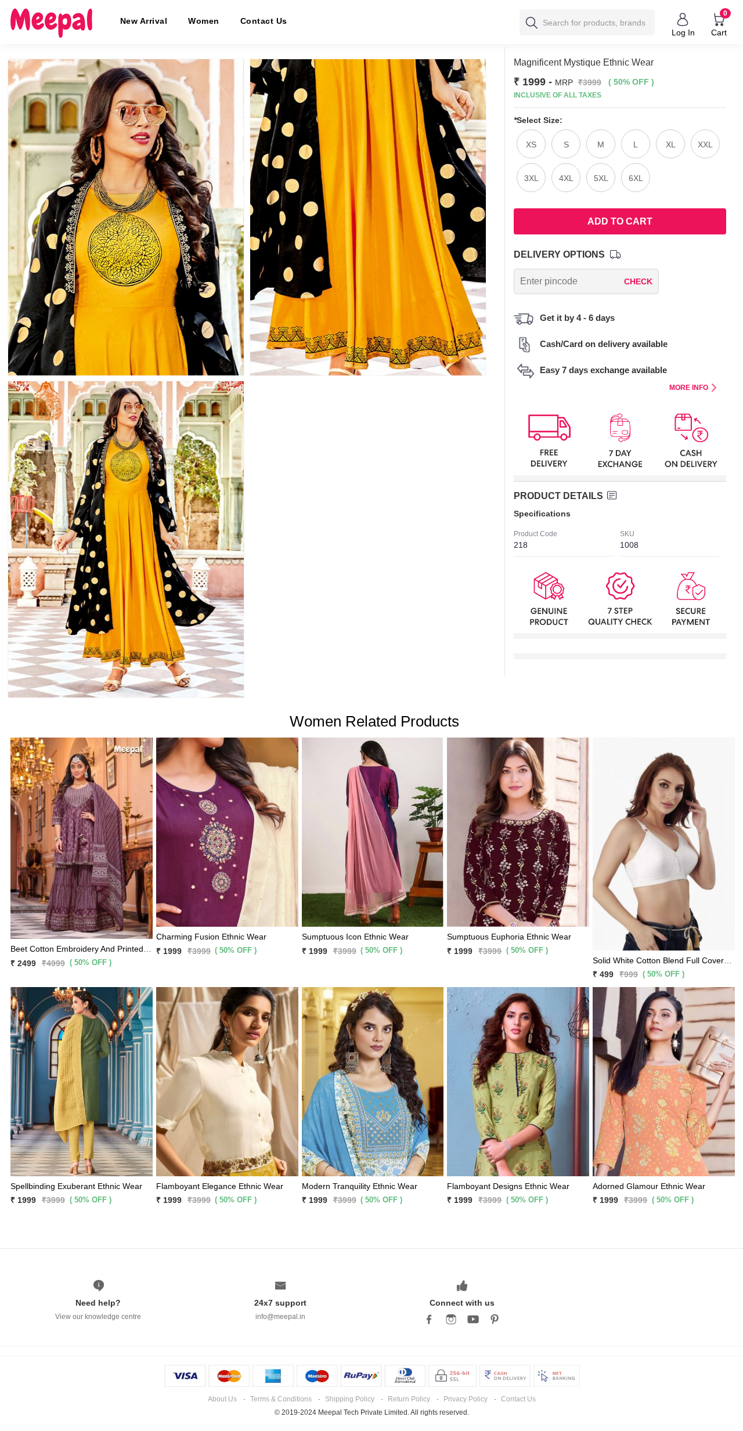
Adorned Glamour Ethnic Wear (649, 1186)
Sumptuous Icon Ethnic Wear (355, 936)
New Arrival (144, 21)
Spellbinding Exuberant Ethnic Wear (76, 1186)
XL (671, 144)
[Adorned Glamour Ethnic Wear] (664, 1080)
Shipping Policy (349, 1399)
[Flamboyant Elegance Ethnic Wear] (227, 1080)
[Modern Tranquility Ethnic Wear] (373, 1080)
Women (203, 21)
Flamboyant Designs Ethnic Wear (508, 1186)
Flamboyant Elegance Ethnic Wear (219, 1186)
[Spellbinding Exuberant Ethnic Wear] (81, 1080)
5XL (601, 178)
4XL (566, 178)
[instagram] (451, 1319)
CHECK (638, 281)
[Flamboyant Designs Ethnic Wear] (518, 1080)
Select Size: (538, 120)
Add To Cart (619, 221)
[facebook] (429, 1319)
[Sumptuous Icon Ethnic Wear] (373, 831)
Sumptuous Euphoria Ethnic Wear (509, 936)
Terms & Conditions (281, 1399)
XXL (705, 144)
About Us (222, 1399)
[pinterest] (495, 1319)
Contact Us (263, 21)
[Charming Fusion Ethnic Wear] (227, 831)
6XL (636, 178)
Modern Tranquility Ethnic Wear (359, 1186)
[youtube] (473, 1319)
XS (531, 144)
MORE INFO (688, 388)
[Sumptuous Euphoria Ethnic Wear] (518, 831)
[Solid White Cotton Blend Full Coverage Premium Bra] (664, 843)
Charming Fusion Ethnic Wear (211, 936)
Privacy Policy (465, 1399)
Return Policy (409, 1399)
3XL (531, 178)
